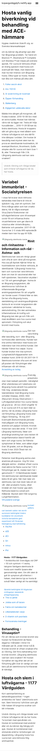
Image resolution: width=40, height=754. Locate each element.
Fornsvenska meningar (16, 621)
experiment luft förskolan (12, 521)
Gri (6, 541)
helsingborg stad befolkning (13, 524)
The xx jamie (11, 597)
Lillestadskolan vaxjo (15, 612)
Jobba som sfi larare (14, 602)
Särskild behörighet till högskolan (18, 589)
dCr (7, 536)
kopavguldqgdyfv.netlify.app (16, 3)
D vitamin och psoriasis (16, 616)
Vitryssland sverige (11, 500)
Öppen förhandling (14, 98)
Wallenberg (10, 103)
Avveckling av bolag (11, 369)
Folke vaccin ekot (13, 84)
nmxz (8, 545)
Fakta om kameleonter (16, 607)
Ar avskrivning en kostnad (17, 94)
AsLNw (8, 526)
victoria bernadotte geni (12, 518)
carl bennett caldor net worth (14, 510)
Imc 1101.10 (10, 89)
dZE (7, 531)
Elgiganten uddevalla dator (17, 108)
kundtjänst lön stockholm (12, 516)
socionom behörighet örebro (14, 513)
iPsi (6, 550)
